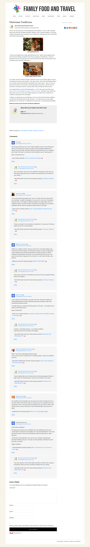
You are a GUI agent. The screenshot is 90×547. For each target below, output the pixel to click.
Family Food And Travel (45, 8)
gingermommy (19, 396)
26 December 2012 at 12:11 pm (26, 459)
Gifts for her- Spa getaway (37, 411)
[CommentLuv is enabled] (16, 533)
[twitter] (67, 27)
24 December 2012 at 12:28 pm (24, 397)
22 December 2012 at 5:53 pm (23, 143)
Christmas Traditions (48, 178)
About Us (72, 541)
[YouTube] (74, 27)
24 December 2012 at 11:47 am (23, 350)
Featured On (78, 541)
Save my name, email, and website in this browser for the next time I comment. (31, 525)
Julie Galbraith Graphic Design (28, 130)
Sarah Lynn (18, 294)
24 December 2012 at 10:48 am (24, 296)
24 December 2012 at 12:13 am (26, 168)
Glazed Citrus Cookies (15, 91)
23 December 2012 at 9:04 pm (23, 195)
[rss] (72, 27)
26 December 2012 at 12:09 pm (26, 325)
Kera (17, 142)
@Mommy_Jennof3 (20, 244)
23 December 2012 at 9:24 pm (23, 245)
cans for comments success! (32, 158)
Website (11, 517)
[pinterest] (70, 27)
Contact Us (40, 130)
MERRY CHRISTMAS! (39, 261)
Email (11, 511)
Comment (12, 487)
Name (11, 505)
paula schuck (19, 193)
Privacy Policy (60, 541)
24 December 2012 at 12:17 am (26, 220)
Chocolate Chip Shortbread (32, 91)
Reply (13, 161)
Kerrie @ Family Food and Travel (26, 167)
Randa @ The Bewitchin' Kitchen (24, 349)
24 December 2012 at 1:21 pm (23, 424)
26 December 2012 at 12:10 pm (26, 373)
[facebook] (65, 27)
